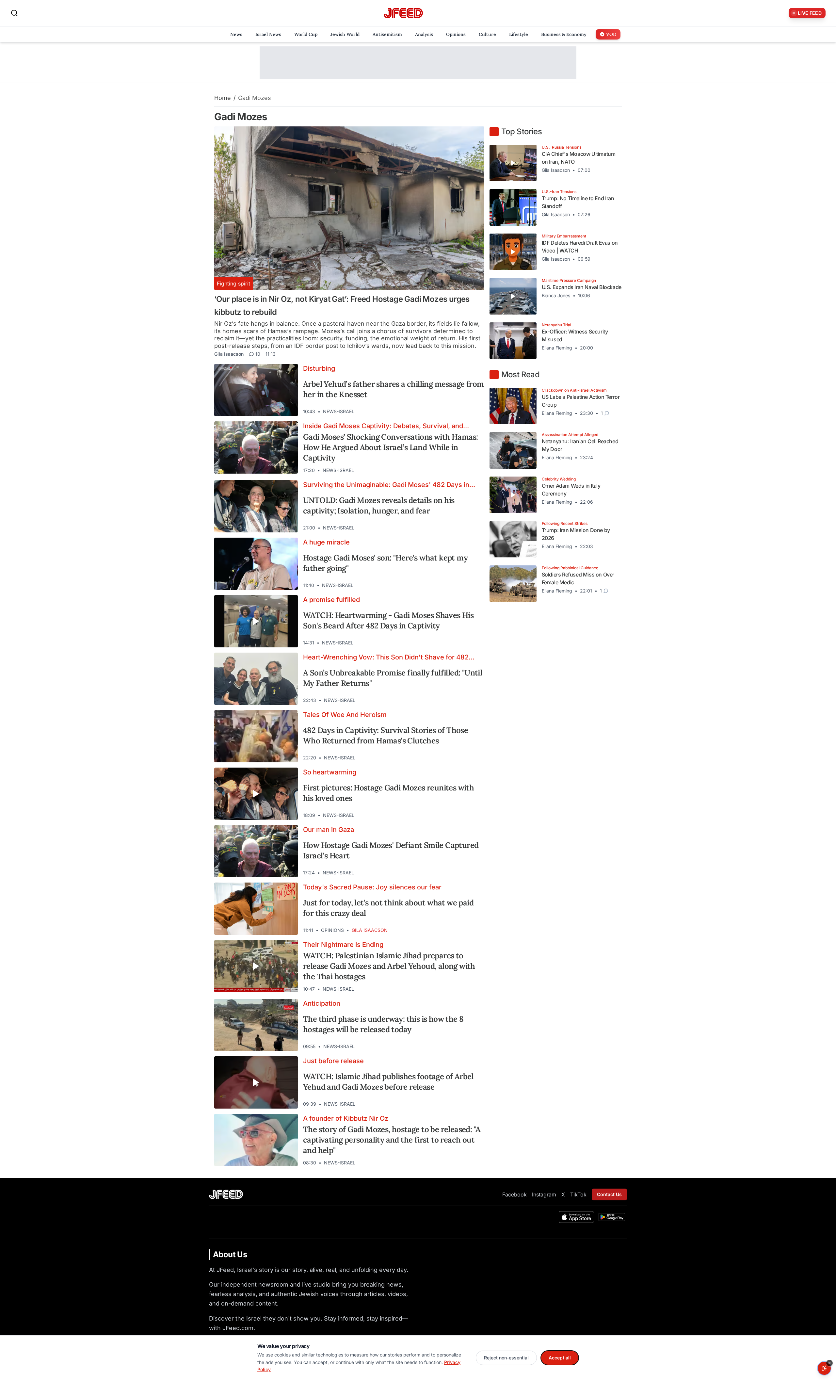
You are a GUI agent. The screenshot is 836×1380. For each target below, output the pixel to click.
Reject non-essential (506, 1357)
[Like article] (451, 411)
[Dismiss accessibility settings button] (829, 1363)
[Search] (14, 13)
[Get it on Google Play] (612, 1217)
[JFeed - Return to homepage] (226, 1194)
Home (222, 97)
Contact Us (609, 1194)
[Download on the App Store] (576, 1217)
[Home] (403, 13)
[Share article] (474, 411)
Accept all (560, 1357)
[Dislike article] (462, 411)
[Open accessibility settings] (824, 1368)
